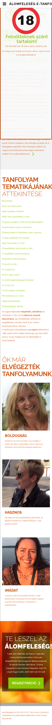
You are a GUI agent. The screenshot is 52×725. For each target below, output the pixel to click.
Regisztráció (24, 683)
